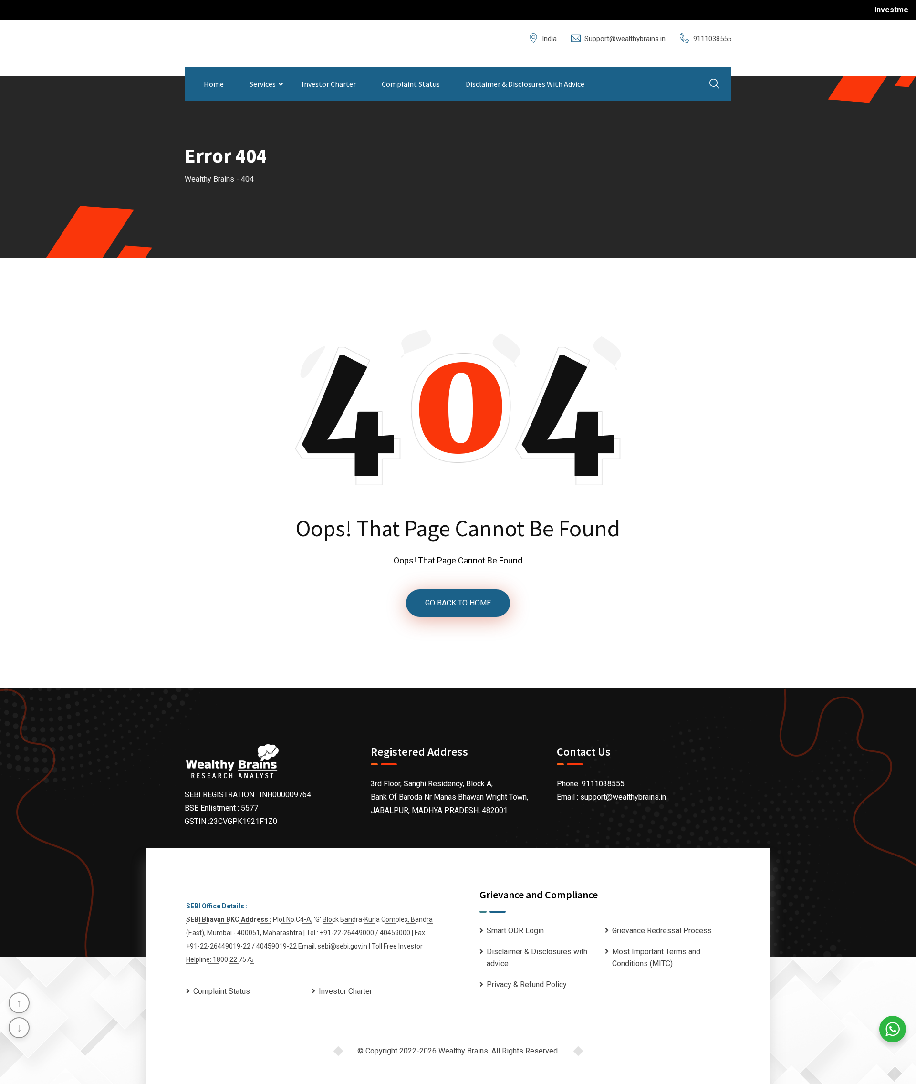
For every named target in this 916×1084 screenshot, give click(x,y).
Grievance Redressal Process (662, 930)
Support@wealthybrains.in (625, 38)
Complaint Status (411, 84)
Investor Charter (329, 84)
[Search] (714, 85)
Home (214, 84)
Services (263, 84)
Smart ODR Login (515, 930)
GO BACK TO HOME (458, 602)
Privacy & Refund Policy (527, 984)
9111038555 (712, 38)
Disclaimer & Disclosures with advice (525, 84)
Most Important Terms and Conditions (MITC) (656, 958)
